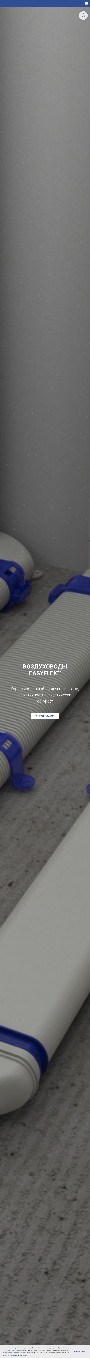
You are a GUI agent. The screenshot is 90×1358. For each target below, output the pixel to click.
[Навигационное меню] (86, 3)
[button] (45, 716)
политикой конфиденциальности (14, 1355)
